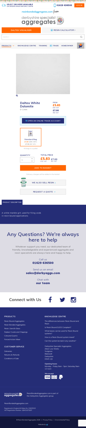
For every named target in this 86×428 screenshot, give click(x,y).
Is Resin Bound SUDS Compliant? (58, 327)
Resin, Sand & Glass (12, 328)
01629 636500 (64, 5)
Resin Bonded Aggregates (14, 325)
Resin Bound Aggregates (14, 321)
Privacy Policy (48, 420)
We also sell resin (43, 182)
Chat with (43, 281)
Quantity (25, 155)
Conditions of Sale (11, 358)
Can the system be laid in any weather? (60, 341)
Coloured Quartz (10, 336)
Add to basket (43, 168)
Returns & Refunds (11, 355)
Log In (79, 5)
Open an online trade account (44, 121)
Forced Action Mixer (12, 339)
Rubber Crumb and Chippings (16, 332)
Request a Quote (43, 191)
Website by (43, 424)
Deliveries (8, 351)
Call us (43, 261)
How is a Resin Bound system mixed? (59, 337)
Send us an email (43, 271)
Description (12, 202)
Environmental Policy (62, 420)
